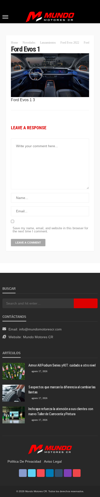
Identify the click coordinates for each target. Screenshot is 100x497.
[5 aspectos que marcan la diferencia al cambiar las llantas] (13, 393)
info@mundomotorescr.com (40, 329)
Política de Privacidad (24, 461)
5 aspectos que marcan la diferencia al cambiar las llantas (62, 389)
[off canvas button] (5, 17)
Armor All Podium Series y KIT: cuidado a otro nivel (62, 365)
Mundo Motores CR (38, 337)
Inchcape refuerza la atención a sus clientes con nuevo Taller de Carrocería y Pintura (60, 411)
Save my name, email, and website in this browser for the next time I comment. (50, 230)
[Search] (93, 17)
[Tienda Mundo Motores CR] (50, 449)
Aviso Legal (53, 461)
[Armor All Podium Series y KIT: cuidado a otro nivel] (13, 371)
